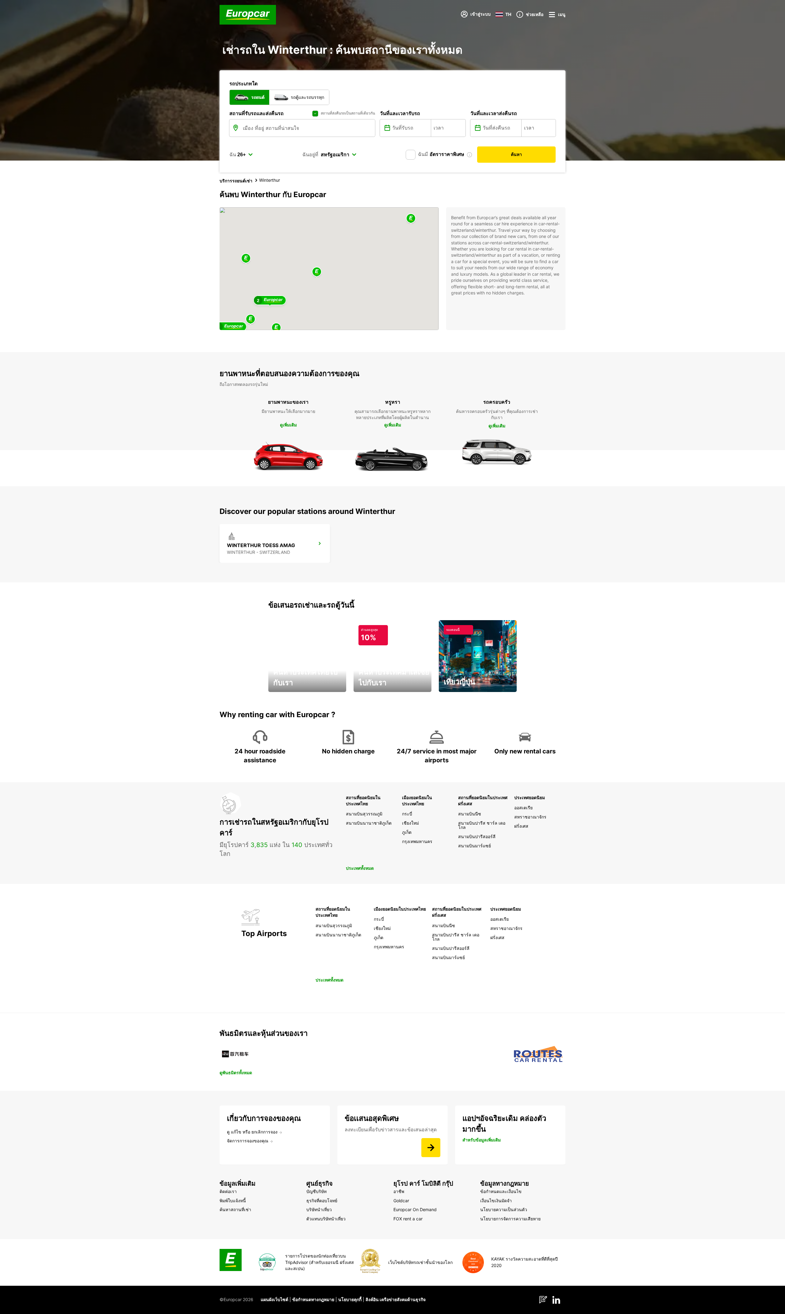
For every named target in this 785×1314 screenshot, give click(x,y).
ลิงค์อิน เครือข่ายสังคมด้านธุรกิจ (396, 1299)
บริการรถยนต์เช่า (236, 180)
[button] (317, 272)
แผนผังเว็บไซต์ (274, 1299)
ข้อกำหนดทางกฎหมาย (313, 1299)
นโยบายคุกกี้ (350, 1299)
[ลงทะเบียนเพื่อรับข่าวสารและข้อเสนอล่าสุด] (430, 1147)
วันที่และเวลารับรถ (400, 113)
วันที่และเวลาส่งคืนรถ (493, 113)
